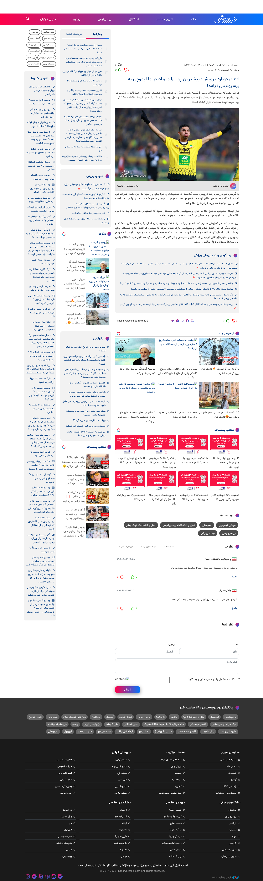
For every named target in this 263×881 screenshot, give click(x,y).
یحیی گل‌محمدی (63, 786)
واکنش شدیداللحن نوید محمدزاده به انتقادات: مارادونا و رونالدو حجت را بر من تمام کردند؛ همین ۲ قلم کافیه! (176, 283)
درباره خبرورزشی (228, 760)
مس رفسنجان (229, 849)
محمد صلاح (176, 823)
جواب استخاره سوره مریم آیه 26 (89, 420)
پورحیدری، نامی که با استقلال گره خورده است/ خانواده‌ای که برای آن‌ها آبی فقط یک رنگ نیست (41, 506)
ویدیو (76, 19)
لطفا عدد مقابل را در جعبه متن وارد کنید (213, 679)
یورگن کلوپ (175, 830)
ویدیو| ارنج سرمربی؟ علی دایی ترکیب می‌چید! (41, 101)
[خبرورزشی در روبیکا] (47, 877)
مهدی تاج (122, 773)
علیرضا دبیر (121, 786)
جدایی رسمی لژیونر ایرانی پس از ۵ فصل (42, 177)
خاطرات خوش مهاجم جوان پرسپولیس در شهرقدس (41, 90)
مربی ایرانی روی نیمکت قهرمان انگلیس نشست (40, 209)
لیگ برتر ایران (210, 65)
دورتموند (67, 810)
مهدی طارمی (121, 793)
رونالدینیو (144, 731)
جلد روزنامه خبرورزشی (170, 793)
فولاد (234, 836)
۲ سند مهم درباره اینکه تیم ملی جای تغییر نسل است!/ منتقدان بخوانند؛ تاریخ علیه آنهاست (40, 137)
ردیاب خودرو (49, 38)
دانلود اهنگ (49, 51)
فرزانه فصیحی (64, 766)
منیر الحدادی (131, 724)
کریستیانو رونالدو (57, 724)
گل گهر (232, 843)
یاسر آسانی (144, 717)
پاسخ (234, 577)
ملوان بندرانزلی (228, 856)
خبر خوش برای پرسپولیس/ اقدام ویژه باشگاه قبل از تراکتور (82, 73)
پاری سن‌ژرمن (120, 843)
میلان (69, 849)
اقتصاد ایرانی (33, 64)
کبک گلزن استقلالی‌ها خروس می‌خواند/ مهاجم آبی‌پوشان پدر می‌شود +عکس (41, 275)
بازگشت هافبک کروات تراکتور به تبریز (41, 380)
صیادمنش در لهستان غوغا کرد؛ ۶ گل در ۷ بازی (41, 288)
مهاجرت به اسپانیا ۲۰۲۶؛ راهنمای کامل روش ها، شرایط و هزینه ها (86, 433)
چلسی (124, 856)
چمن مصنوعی (48, 32)
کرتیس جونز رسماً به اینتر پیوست (41, 549)
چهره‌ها (178, 773)
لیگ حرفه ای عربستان (224, 724)
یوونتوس (67, 856)
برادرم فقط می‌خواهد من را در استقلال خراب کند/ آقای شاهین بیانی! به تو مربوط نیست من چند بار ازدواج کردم (177, 304)
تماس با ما (231, 766)
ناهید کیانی (66, 779)
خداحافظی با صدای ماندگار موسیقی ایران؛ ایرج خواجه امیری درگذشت (86, 186)
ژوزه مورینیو (104, 731)
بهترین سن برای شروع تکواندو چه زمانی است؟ (85, 348)
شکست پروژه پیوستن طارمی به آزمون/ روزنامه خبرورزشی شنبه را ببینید (82, 158)
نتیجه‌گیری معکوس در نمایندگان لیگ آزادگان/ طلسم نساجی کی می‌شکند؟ (40, 591)
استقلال (134, 19)
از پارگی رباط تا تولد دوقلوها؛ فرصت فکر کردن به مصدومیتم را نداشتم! (40, 233)
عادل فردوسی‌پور (63, 760)
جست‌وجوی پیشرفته (225, 793)
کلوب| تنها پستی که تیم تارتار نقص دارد (83, 148)
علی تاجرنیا (112, 724)
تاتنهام (123, 849)
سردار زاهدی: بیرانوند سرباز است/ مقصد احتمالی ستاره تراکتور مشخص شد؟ (83, 48)
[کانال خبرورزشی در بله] (60, 877)
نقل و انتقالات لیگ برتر (140, 525)
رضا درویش (208, 533)
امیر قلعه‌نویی (65, 773)
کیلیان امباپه (175, 810)
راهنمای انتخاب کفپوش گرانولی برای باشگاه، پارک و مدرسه (87, 384)
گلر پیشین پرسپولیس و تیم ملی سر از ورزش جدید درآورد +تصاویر (40, 538)
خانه (193, 19)
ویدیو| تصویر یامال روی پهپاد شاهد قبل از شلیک (86, 220)
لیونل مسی (125, 717)
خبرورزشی (225, 19)
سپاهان (206, 525)
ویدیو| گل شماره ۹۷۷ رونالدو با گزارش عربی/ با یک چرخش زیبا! (41, 355)
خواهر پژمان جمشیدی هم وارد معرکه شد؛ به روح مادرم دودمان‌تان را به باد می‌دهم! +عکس (83, 120)
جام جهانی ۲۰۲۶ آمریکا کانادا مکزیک (164, 724)
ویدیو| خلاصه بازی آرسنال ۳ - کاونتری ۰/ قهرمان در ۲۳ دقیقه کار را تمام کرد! (41, 393)
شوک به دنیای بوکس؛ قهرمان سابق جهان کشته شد (41, 312)
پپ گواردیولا (175, 836)
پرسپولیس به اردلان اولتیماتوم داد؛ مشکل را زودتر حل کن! (42, 113)
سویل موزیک (33, 44)
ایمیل (171, 644)
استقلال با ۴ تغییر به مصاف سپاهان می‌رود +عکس (41, 408)
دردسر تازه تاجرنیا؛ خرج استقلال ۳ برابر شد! (84, 82)
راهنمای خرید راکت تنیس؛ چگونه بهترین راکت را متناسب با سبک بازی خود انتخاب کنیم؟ (85, 360)
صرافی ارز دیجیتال (46, 57)
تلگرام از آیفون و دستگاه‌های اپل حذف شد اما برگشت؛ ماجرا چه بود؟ (85, 196)
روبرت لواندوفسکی (172, 843)
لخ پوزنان (53, 731)
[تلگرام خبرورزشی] (34, 877)
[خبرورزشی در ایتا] (53, 877)
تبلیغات (232, 773)
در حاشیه (177, 779)
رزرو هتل (31, 57)
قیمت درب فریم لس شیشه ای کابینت (85, 426)
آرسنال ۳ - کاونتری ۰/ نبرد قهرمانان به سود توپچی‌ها (41, 478)
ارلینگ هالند (175, 856)
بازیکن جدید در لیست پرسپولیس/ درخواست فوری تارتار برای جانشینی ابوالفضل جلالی (83, 62)
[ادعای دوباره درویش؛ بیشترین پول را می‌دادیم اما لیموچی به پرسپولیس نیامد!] (177, 144)
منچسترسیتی (65, 836)
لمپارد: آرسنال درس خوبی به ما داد (42, 261)
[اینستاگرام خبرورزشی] (28, 877)
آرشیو (233, 779)
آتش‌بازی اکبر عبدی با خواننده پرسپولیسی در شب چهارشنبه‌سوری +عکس (87, 205)
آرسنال (110, 717)
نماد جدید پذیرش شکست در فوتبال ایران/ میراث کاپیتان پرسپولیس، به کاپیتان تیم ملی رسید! (40, 423)
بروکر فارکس (48, 44)
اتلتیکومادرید (120, 816)
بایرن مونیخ (35, 717)
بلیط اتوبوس (48, 64)
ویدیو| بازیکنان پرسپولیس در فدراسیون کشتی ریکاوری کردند (41, 188)
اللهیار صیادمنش (187, 731)
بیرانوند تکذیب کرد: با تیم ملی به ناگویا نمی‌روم (41, 199)
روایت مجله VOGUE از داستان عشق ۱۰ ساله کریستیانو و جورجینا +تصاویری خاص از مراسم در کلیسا (182, 289)
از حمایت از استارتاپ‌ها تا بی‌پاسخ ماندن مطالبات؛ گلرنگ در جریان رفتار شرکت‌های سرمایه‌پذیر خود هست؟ (85, 373)
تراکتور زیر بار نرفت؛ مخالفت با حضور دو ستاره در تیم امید (40, 152)
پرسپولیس (104, 19)
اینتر (124, 823)
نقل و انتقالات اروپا (193, 717)
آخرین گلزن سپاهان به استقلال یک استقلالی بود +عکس (41, 220)
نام (237, 644)
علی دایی (53, 717)
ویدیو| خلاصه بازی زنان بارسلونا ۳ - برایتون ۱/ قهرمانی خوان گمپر (40, 299)
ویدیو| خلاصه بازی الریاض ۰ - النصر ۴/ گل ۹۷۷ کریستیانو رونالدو (42, 491)
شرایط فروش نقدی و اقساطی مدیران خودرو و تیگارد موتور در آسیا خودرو (87, 394)
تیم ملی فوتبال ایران (74, 717)
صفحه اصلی (233, 65)
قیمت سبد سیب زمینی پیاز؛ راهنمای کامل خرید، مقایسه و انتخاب (84, 403)
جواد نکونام (66, 793)
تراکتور (174, 717)
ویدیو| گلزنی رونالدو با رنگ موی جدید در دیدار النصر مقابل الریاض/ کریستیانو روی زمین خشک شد (40, 608)
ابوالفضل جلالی (124, 731)
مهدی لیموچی (227, 525)
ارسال (127, 690)
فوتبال (222, 65)
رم (71, 823)
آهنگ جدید (35, 38)
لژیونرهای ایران (92, 724)
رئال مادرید (208, 731)
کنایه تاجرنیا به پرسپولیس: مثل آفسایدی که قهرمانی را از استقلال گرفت (41, 523)
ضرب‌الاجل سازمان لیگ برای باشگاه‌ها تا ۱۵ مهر (40, 124)
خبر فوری (35, 32)
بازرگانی (98, 338)
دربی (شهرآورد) (163, 731)
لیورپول (68, 731)
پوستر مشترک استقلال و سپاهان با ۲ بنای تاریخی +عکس (40, 165)
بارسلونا (160, 717)
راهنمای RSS (230, 786)
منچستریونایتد (64, 843)
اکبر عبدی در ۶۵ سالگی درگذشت (88, 213)
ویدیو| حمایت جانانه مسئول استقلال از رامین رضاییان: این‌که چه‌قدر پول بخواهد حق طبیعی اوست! (41, 248)
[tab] (98, 35)
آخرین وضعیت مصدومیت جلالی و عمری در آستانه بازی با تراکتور (84, 92)
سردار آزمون (121, 760)
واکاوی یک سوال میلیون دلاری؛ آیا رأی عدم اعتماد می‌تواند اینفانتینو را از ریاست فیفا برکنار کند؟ (40, 440)
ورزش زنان (176, 766)
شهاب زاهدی (85, 731)
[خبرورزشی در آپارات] (41, 877)
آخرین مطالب (165, 19)
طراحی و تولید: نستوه (221, 877)
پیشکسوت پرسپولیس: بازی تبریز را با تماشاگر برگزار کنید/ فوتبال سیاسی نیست (40, 369)
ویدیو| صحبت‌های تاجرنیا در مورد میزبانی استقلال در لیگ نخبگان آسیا (40, 561)
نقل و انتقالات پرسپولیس (179, 525)
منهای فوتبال (48, 19)
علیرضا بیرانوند (228, 731)
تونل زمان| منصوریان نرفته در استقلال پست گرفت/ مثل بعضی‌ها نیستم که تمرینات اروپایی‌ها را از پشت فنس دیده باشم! (82, 105)
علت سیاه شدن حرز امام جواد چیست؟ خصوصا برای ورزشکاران (86, 412)
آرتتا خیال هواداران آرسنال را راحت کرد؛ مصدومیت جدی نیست (42, 325)
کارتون (178, 786)
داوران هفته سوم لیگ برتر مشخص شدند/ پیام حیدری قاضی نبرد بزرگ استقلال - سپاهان (41, 341)
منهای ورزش (94, 176)
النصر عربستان (198, 724)
